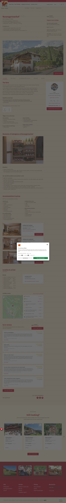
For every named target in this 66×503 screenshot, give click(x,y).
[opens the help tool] (2, 429)
